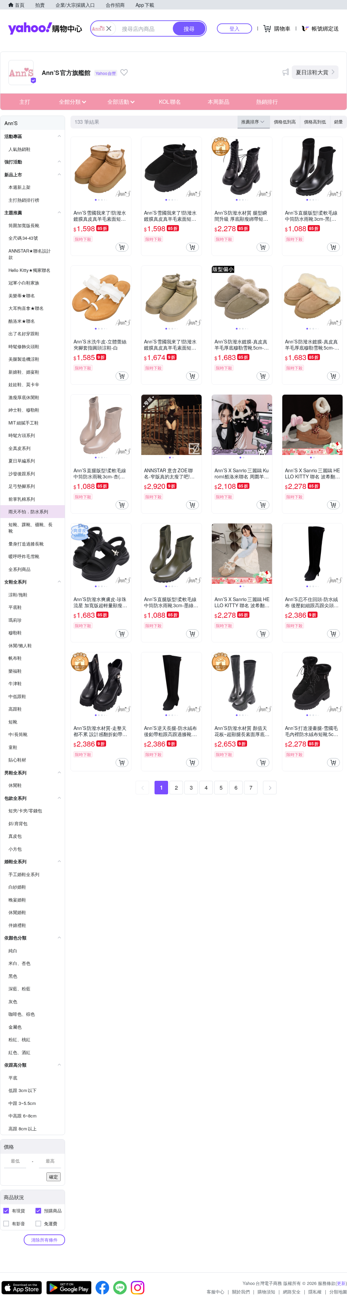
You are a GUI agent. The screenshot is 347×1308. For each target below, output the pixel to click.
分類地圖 (338, 1291)
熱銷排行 (267, 101)
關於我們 (241, 1291)
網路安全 (292, 1291)
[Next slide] (126, 167)
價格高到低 (315, 121)
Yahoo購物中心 (45, 28)
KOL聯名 (170, 101)
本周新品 (218, 101)
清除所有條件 (44, 1239)
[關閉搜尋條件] (109, 28)
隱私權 (315, 1291)
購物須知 (266, 1291)
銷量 (338, 121)
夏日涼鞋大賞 (312, 72)
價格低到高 (285, 121)
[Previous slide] (75, 167)
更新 (341, 1283)
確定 (53, 1176)
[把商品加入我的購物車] (122, 247)
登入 (234, 28)
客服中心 (215, 1291)
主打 (24, 101)
